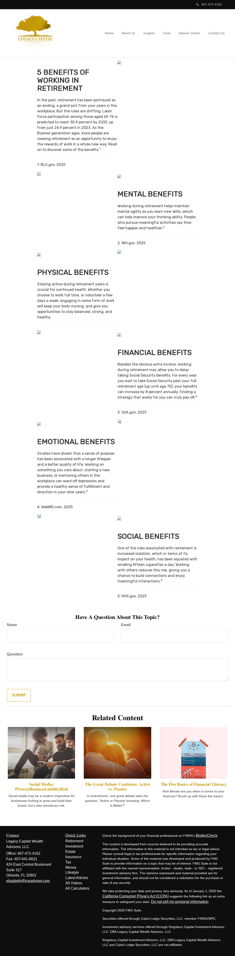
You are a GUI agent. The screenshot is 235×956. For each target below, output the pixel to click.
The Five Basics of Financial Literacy (194, 784)
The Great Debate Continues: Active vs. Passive (117, 786)
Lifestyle (72, 872)
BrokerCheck (206, 835)
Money (70, 867)
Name (12, 625)
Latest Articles (76, 878)
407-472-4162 (211, 4)
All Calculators (77, 888)
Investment (74, 846)
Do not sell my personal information (179, 902)
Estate (70, 852)
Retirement (74, 841)
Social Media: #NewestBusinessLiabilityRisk (41, 786)
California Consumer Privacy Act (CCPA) (135, 896)
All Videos (73, 883)
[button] (128, 33)
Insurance (73, 857)
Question (15, 654)
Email (126, 625)
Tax (68, 862)
